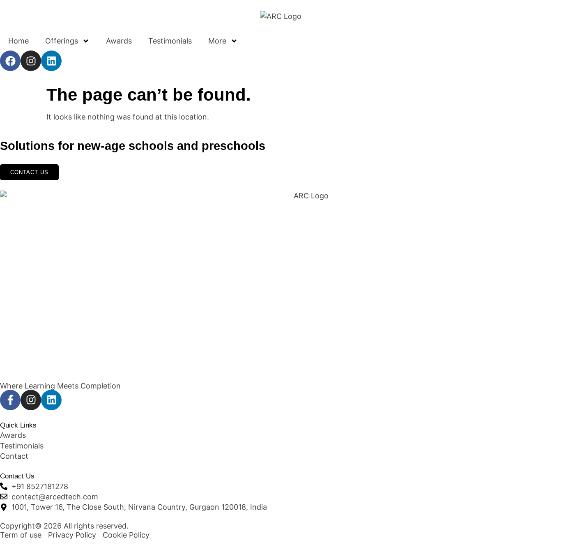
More (217, 41)
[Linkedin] (51, 61)
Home (18, 41)
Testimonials (170, 41)
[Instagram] (31, 61)
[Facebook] (10, 61)
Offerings (61, 41)
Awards (119, 41)
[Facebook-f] (10, 400)
